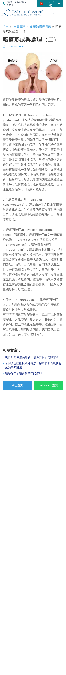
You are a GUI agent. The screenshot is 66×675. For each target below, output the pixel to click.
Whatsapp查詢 (48, 385)
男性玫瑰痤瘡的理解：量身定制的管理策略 (32, 357)
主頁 (6, 26)
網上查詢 (17, 385)
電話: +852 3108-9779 (17, 3)
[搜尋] (53, 13)
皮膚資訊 (19, 26)
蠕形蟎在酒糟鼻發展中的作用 (23, 373)
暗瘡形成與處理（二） (31, 39)
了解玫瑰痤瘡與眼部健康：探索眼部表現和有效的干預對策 (33, 365)
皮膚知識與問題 (40, 26)
